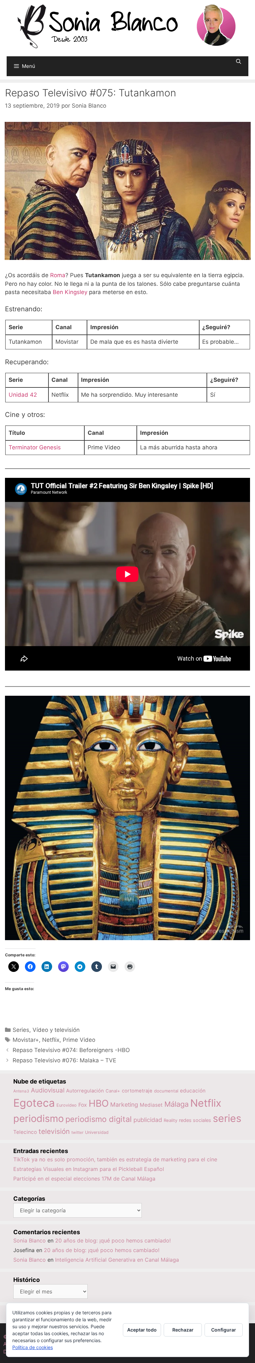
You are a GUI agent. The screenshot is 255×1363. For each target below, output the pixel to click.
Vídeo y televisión (56, 1030)
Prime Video (79, 1039)
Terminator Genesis (35, 447)
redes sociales (195, 1120)
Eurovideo (66, 1105)
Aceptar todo (142, 1330)
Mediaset (151, 1105)
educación (193, 1090)
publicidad (147, 1119)
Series (21, 1030)
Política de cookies (32, 1347)
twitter (77, 1132)
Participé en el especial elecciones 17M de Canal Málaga (84, 1178)
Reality (170, 1120)
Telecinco (25, 1132)
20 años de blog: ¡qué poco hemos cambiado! (113, 1240)
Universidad (97, 1132)
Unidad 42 (23, 394)
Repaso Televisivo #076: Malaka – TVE (64, 1060)
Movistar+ (26, 1039)
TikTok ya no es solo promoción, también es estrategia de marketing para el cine (115, 1159)
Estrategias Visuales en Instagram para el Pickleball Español (88, 1169)
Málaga (176, 1104)
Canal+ (113, 1090)
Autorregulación (85, 1091)
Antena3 (21, 1090)
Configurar (223, 1330)
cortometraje (137, 1091)
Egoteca (34, 1102)
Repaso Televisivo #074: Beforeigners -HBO (71, 1050)
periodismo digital (98, 1119)
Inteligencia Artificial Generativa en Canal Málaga (117, 1259)
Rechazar (183, 1330)
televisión (54, 1131)
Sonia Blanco (29, 1240)
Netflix (50, 1039)
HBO (99, 1103)
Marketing (124, 1104)
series (227, 1118)
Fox (82, 1105)
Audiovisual (47, 1090)
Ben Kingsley (70, 292)
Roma (57, 275)
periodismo (38, 1118)
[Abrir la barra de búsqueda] (238, 61)
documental (166, 1090)
